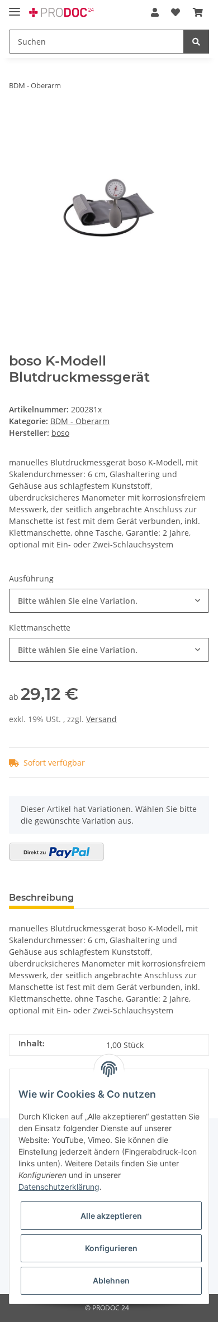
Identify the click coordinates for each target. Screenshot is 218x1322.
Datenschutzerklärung (58, 1186)
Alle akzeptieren (111, 1215)
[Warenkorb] (198, 12)
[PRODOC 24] (61, 12)
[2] (56, 851)
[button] (155, 12)
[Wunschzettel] (175, 12)
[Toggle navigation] (14, 7)
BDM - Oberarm (80, 421)
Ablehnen (111, 1280)
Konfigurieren (111, 1248)
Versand (101, 719)
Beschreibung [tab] (41, 897)
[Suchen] (196, 42)
